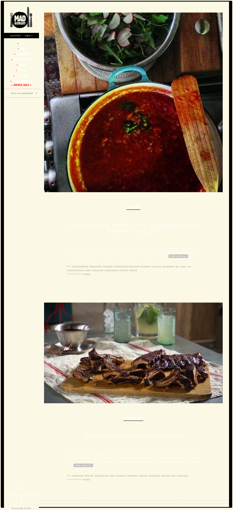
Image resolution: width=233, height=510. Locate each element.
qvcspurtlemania (75, 270)
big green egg (102, 475)
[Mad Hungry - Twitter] (8, 101)
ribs (173, 475)
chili (112, 475)
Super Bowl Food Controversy (133, 436)
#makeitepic (78, 475)
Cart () (28, 36)
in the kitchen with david (126, 266)
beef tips (89, 475)
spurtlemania (111, 270)
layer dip (142, 475)
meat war (165, 475)
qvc (189, 266)
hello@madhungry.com (23, 495)
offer (183, 266)
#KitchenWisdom (80, 266)
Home (22, 43)
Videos (22, 65)
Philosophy (22, 54)
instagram (146, 266)
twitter (133, 270)
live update (154, 475)
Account (15, 36)
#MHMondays (95, 266)
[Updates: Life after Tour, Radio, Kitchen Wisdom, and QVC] (133, 102)
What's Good (22, 75)
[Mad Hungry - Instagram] (25, 101)
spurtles (123, 270)
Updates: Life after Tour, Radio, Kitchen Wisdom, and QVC (133, 228)
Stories (86, 274)
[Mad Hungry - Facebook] (17, 101)
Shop (22, 48)
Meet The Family (22, 59)
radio (88, 270)
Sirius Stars (97, 270)
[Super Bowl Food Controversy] (133, 353)
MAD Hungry (168, 266)
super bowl (182, 475)
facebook (108, 266)
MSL (177, 266)
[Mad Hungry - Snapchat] (34, 101)
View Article (178, 256)
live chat (157, 266)
